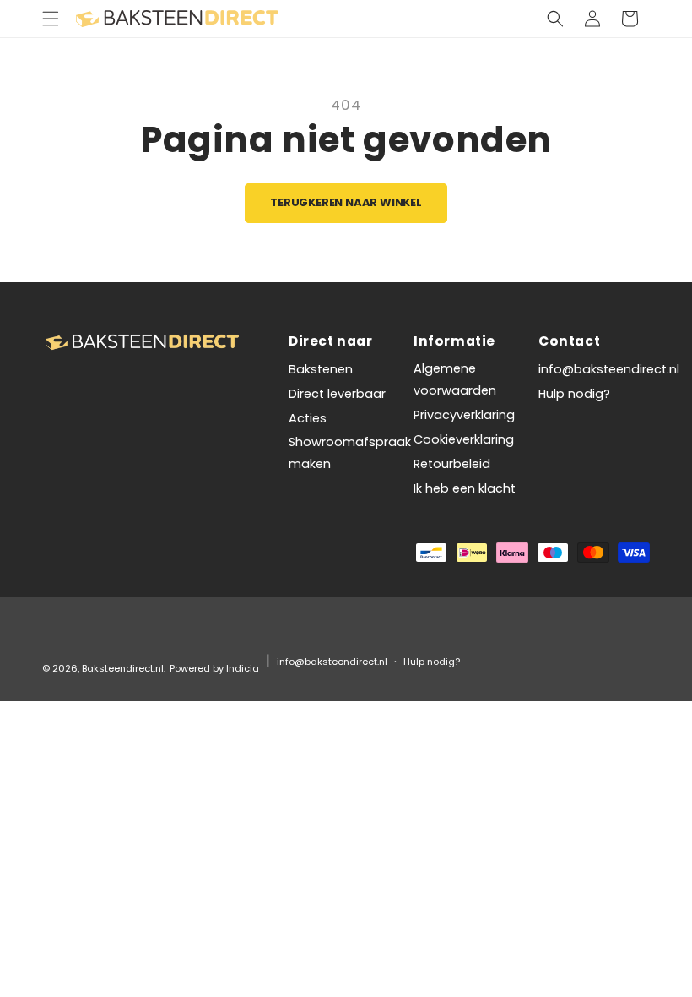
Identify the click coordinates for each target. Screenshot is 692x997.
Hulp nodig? (574, 393)
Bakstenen (321, 369)
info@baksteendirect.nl (608, 369)
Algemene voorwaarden (455, 379)
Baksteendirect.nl (123, 668)
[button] (50, 18)
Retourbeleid (452, 463)
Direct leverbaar (337, 393)
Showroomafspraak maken (350, 452)
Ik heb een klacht (465, 488)
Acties (308, 418)
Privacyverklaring (464, 414)
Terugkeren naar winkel (346, 202)
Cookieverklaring (464, 439)
